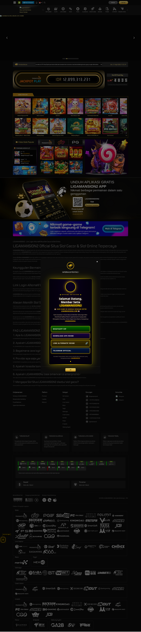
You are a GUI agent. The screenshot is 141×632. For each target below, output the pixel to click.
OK (70, 370)
